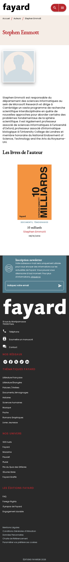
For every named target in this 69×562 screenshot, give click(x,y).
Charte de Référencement (15, 538)
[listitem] (5, 362)
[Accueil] (16, 7)
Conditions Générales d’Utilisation (19, 531)
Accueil (6, 18)
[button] (34, 377)
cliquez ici (36, 276)
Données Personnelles (13, 534)
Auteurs (17, 18)
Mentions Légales (11, 527)
